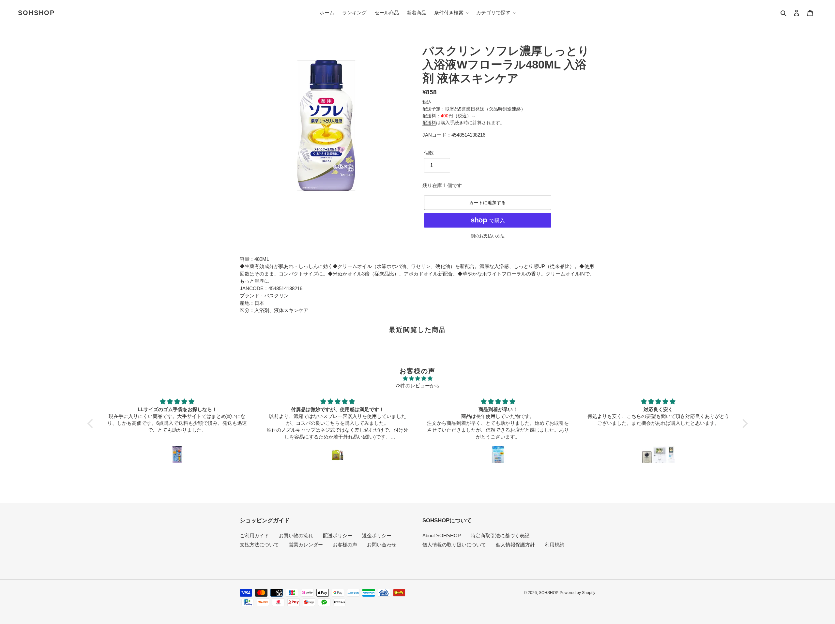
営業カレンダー (306, 544)
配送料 (429, 122)
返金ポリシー (376, 535)
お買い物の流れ (296, 535)
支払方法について (259, 544)
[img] (417, 378)
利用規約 (554, 544)
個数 (429, 153)
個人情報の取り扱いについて (454, 544)
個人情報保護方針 (515, 544)
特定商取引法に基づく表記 (500, 535)
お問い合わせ (381, 544)
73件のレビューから (417, 385)
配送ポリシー (337, 535)
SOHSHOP (36, 12)
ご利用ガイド (254, 535)
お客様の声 (345, 544)
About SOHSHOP (441, 535)
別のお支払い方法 (488, 235)
